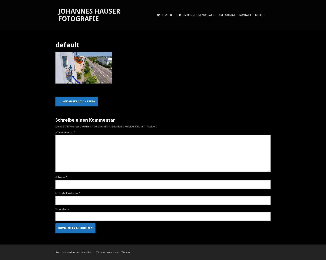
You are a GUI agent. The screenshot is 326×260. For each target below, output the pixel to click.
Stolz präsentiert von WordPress (74, 252)
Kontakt (245, 14)
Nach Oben (164, 14)
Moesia (110, 252)
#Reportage (227, 14)
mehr (258, 14)
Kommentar (66, 132)
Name (62, 177)
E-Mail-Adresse (69, 193)
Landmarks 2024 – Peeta (76, 101)
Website (64, 209)
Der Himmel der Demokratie (195, 14)
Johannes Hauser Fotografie (89, 15)
